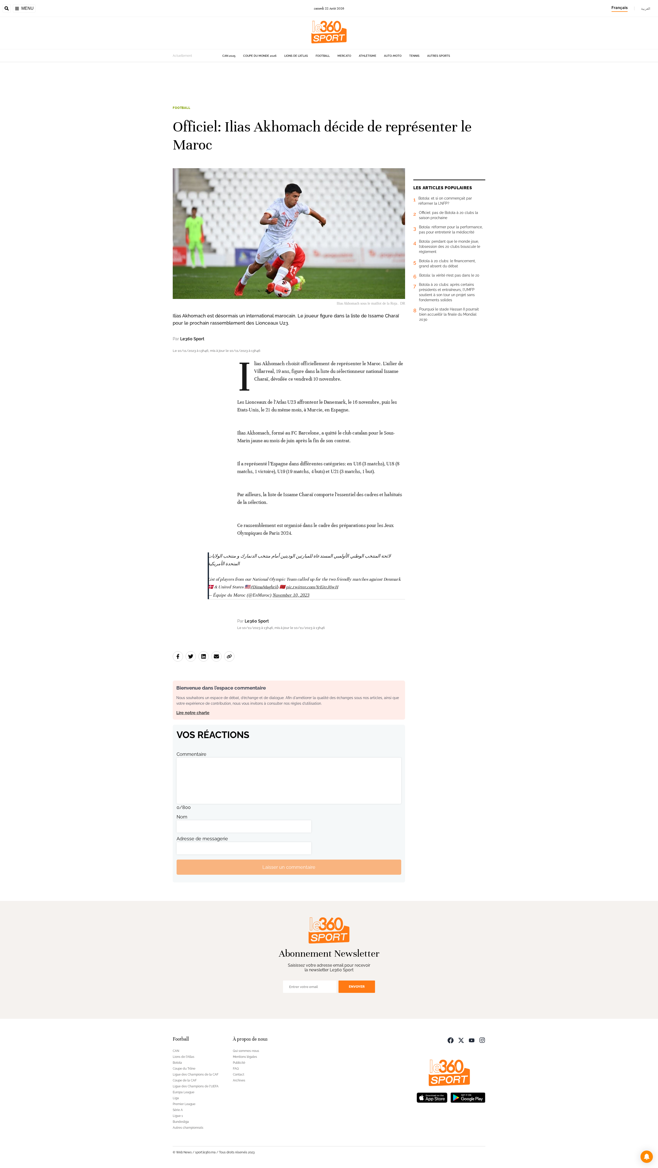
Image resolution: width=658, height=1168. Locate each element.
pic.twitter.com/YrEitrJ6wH (312, 587)
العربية (645, 8)
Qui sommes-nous (246, 1051)
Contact (238, 1074)
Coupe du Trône (184, 1068)
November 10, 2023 (291, 595)
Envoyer (357, 986)
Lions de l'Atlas (296, 56)
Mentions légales (245, 1057)
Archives (239, 1080)
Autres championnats (188, 1127)
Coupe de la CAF (185, 1080)
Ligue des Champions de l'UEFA (195, 1086)
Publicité (239, 1063)
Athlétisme (367, 56)
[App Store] (432, 1097)
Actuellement (182, 56)
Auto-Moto (392, 56)
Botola (177, 1063)
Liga (176, 1098)
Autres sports (438, 56)
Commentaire (191, 754)
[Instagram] (482, 1039)
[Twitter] (461, 1040)
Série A (178, 1110)
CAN (176, 1051)
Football (323, 56)
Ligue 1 (178, 1116)
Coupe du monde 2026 (260, 56)
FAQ (236, 1068)
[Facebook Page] (450, 1040)
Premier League (184, 1104)
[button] (647, 1157)
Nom (182, 817)
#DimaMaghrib (264, 587)
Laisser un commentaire (288, 867)
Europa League (183, 1092)
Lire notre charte (192, 712)
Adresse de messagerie (202, 838)
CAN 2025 (228, 56)
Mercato (344, 56)
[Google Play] (467, 1097)
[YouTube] (472, 1040)
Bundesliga (181, 1122)
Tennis (414, 56)
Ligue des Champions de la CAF (195, 1074)
